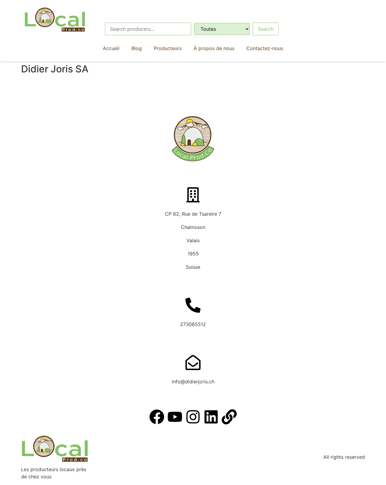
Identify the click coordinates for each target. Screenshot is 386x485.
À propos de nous (214, 48)
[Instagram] (193, 416)
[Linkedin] (211, 416)
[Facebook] (156, 416)
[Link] (229, 416)
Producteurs (168, 48)
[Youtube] (174, 416)
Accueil (111, 48)
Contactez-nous (264, 48)
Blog (136, 48)
